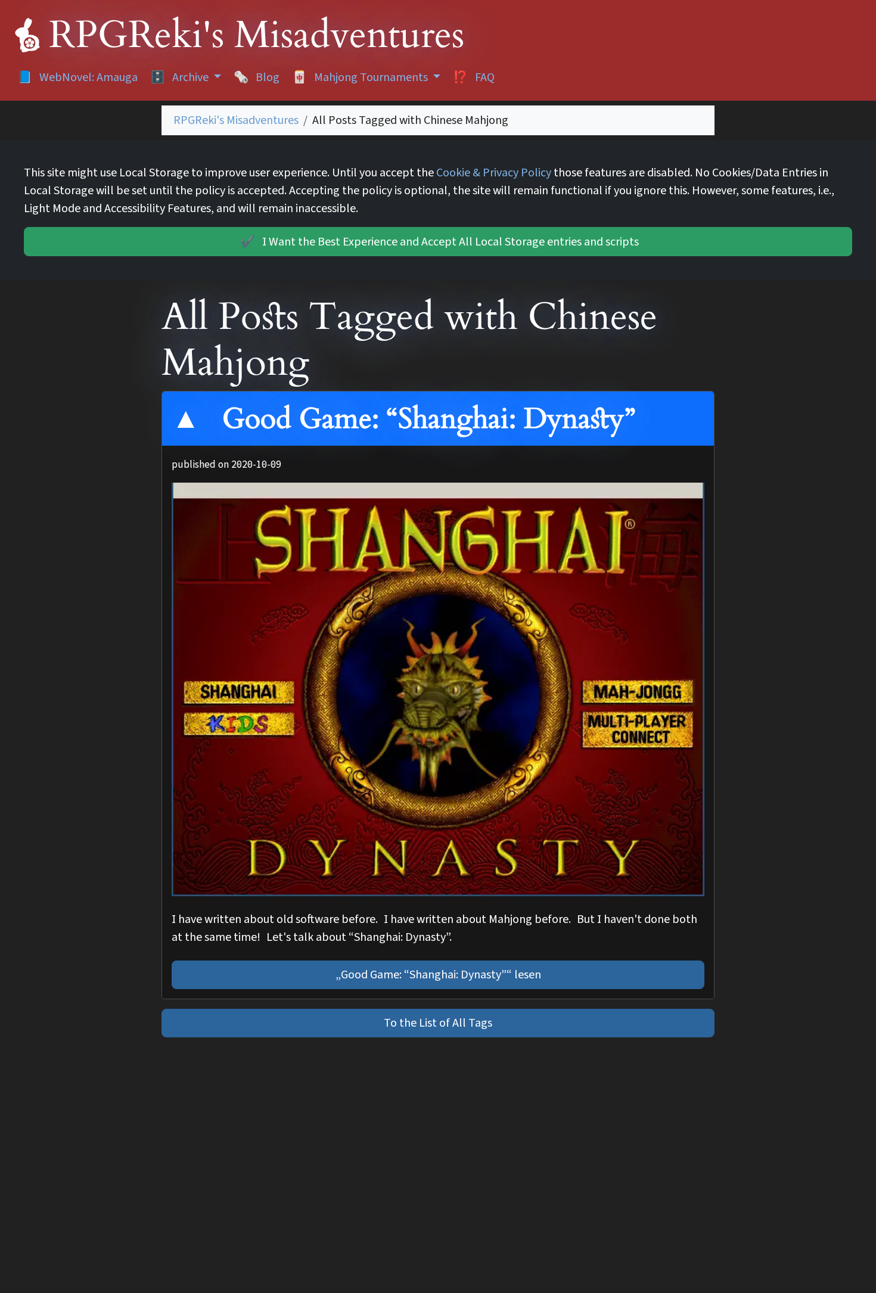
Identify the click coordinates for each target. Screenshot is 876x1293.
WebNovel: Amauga (77, 77)
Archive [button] (180, 77)
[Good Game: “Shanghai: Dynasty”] (438, 689)
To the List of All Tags (438, 1023)
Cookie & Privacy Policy (493, 172)
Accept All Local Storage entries (439, 242)
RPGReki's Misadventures (236, 120)
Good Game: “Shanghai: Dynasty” (425, 418)
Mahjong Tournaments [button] (361, 77)
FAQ (474, 77)
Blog (256, 77)
